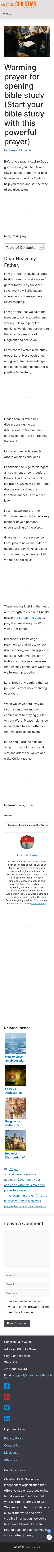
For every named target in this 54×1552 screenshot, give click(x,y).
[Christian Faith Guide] (18, 4)
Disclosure (11, 1452)
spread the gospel (31, 617)
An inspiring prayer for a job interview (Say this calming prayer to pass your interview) (25, 1201)
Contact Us (12, 1445)
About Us (10, 1459)
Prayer (13, 1169)
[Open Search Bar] (50, 4)
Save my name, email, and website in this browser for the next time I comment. (28, 1306)
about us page (38, 903)
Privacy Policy (14, 1438)
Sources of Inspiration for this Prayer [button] (28, 825)
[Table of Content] (41, 247)
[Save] (27, 839)
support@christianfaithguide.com (28, 1376)
